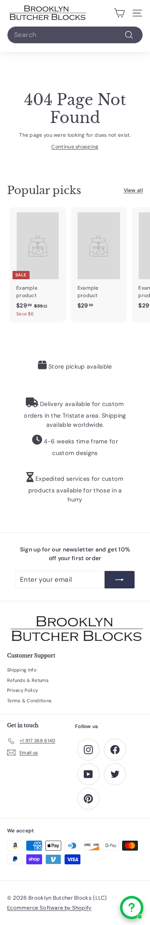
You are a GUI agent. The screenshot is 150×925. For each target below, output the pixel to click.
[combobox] (75, 35)
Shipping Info (22, 670)
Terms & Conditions (29, 701)
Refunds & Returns (28, 680)
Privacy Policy (22, 690)
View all (133, 190)
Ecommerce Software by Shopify (49, 907)
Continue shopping (74, 146)
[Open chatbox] (131, 907)
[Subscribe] (120, 579)
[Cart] (119, 13)
